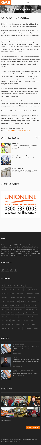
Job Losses (28, 305)
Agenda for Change (19, 286)
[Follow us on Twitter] (3, 270)
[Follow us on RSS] (15, 270)
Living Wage (5, 309)
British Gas (5, 293)
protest (22, 317)
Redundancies (6, 320)
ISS (22, 305)
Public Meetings (30, 317)
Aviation (20, 290)
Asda (14, 290)
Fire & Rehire (31, 297)
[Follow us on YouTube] (11, 270)
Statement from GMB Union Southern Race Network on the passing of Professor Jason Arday (26, 362)
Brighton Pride (33, 290)
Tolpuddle (18, 328)
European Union (21, 297)
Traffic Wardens (27, 328)
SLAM (31, 320)
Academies (9, 286)
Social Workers (16, 324)
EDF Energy (15, 143)
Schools (26, 320)
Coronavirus (29, 293)
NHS (8, 313)
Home (27, 2)
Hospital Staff (35, 301)
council (37, 293)
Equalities (12, 297)
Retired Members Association (21, 156)
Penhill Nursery (20, 313)
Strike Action (31, 324)
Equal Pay (4, 297)
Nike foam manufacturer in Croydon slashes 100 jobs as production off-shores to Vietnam (26, 349)
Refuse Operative (17, 320)
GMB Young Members (12, 301)
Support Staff (5, 328)
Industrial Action (14, 305)
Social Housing (6, 324)
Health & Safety (25, 301)
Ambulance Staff (6, 290)
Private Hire (5, 317)
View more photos (6, 420)
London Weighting (31, 309)
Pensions (28, 313)
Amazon (29, 286)
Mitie (3, 313)
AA (3, 286)
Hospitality (5, 305)
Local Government (17, 168)
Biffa (26, 290)
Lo (11, 309)
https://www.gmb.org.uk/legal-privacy (17, 130)
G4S (3, 301)
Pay (12, 313)
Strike (24, 324)
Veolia (36, 328)
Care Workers (20, 293)
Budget (12, 293)
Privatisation (14, 317)
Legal (34, 305)
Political (35, 313)
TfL (12, 328)
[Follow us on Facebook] (7, 270)
